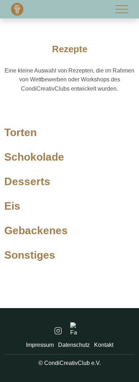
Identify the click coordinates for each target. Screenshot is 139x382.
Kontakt (103, 345)
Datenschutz (74, 345)
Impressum (40, 345)
